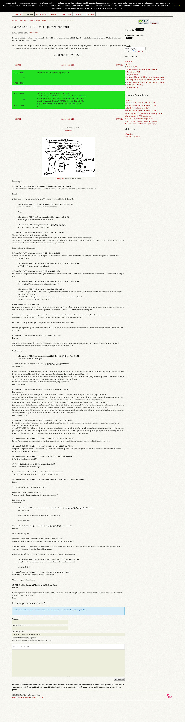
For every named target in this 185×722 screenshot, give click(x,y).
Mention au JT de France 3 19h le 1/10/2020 (140, 103)
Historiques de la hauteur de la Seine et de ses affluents (145, 79)
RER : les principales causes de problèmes (139, 118)
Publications (129, 61)
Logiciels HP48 (132, 74)
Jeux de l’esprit (132, 67)
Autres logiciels (132, 87)
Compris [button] (177, 6)
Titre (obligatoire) (18, 631)
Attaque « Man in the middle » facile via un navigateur (145, 77)
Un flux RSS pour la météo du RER (137, 108)
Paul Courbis (34, 33)
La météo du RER (40, 20)
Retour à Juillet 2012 (68, 65)
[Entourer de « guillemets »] (28, 646)
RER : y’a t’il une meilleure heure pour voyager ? (141, 121)
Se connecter (25, 697)
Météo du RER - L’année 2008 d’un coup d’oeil (141, 105)
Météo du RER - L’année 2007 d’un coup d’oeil (141, 110)
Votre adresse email (18, 625)
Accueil (14, 20)
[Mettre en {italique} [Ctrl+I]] (17, 646)
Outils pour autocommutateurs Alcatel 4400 (142, 69)
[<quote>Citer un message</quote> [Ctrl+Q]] (24, 646)
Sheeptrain (60, 178)
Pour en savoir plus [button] (114, 8)
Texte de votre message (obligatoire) (24, 637)
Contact (91, 14)
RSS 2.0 (40, 697)
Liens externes (66, 14)
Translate (140, 51)
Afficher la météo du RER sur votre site (138, 116)
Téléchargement (79, 14)
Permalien (68, 130)
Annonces (54, 14)
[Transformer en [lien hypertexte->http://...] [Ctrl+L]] (21, 646)
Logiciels (30, 20)
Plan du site (16, 697)
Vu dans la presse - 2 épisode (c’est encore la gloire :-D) (144, 113)
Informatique (129, 134)
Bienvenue (17, 14)
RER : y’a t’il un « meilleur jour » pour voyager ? (141, 124)
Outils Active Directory (135, 85)
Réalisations (29, 14)
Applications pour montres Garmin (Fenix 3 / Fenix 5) (145, 82)
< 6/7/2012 (17, 65)
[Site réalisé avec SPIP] (169, 697)
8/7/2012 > (119, 65)
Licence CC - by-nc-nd (132, 136)
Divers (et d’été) (41, 14)
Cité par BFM (129, 100)
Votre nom (15, 619)
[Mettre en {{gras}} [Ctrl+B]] (14, 646)
